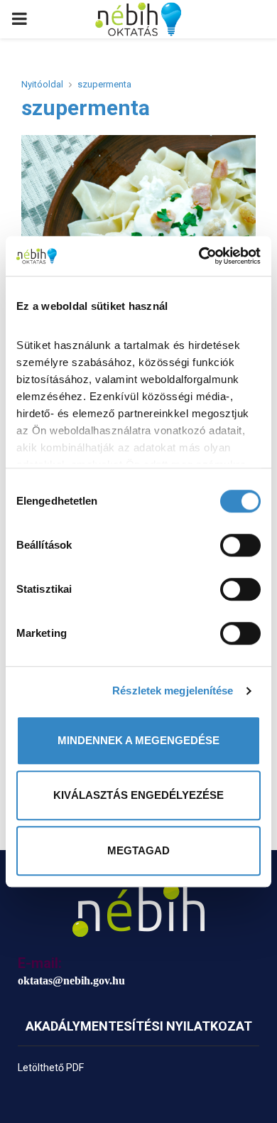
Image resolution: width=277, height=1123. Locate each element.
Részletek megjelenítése (172, 690)
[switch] (240, 545)
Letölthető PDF (51, 1067)
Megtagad (138, 850)
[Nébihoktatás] (138, 910)
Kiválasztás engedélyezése (138, 795)
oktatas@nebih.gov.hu (71, 980)
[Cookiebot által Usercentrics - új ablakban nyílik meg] (199, 256)
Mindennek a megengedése (138, 740)
